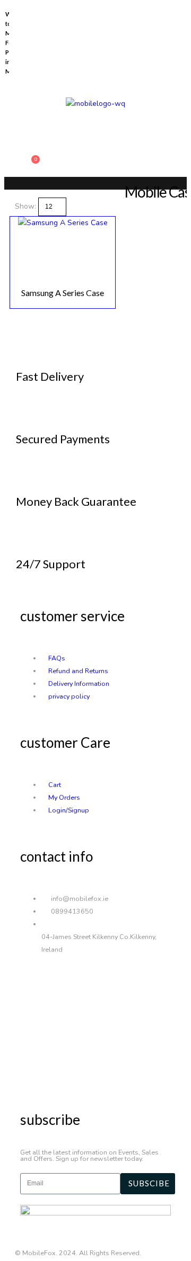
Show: (26, 206)
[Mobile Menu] (29, 134)
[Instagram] (33, 1028)
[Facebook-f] (33, 986)
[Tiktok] (33, 1069)
